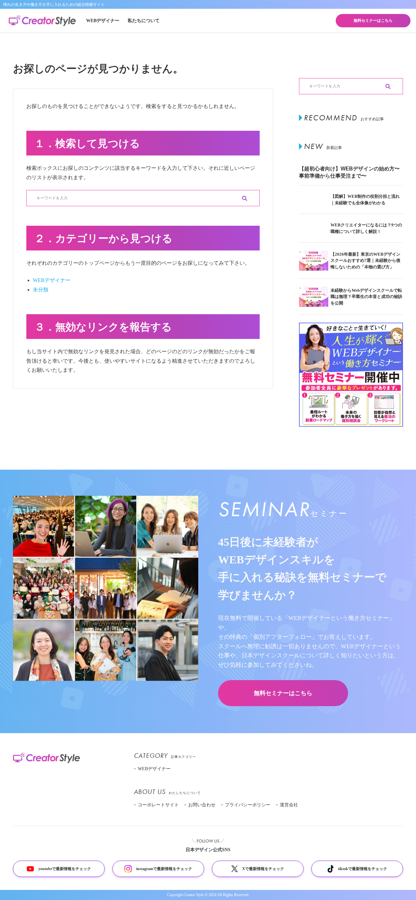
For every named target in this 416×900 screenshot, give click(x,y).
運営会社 (289, 804)
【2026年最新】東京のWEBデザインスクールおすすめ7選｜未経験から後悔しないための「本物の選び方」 (365, 260)
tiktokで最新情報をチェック (362, 868)
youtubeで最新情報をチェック (64, 868)
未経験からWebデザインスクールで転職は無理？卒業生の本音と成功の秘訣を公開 (366, 296)
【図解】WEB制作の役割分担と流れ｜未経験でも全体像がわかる (365, 199)
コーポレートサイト (158, 804)
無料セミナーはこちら (373, 20)
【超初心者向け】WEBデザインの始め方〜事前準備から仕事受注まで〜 (349, 172)
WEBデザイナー (102, 20)
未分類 (40, 289)
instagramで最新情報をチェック (164, 868)
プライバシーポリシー (247, 804)
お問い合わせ (201, 804)
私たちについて (144, 20)
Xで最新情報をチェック (263, 868)
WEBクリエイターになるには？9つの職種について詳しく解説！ (366, 228)
